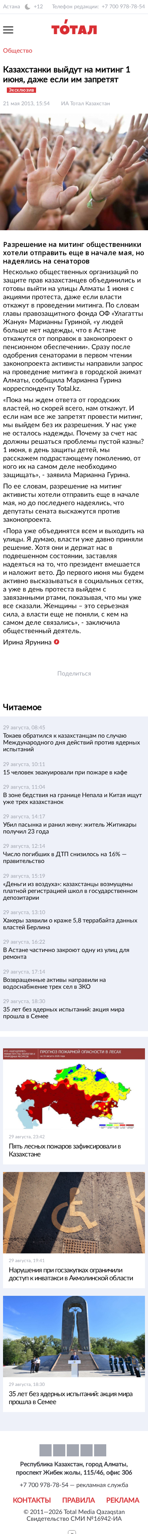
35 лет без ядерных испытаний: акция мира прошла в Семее (70, 1398)
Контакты (32, 1500)
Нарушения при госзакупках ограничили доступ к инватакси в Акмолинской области (71, 1274)
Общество (17, 51)
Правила (78, 1500)
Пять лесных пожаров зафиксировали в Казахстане (65, 1150)
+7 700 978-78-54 (123, 6)
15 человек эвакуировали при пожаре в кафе (65, 772)
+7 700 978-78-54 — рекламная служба (74, 1485)
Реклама (122, 1500)
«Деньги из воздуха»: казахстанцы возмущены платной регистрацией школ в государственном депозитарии (70, 891)
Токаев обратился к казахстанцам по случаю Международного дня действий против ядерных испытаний (71, 742)
